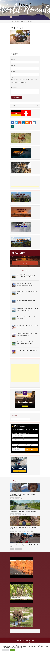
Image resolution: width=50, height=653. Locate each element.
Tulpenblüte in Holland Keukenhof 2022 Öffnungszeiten (27, 334)
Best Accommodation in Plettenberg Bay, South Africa (25, 284)
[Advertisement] (25, 373)
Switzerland (17, 498)
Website (13, 71)
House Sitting (17, 531)
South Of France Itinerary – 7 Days (27, 350)
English (12, 498)
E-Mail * (13, 65)
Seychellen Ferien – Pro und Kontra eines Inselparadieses (27, 309)
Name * (13, 59)
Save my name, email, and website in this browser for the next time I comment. (24, 81)
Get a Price (29, 449)
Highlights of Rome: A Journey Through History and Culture (26, 276)
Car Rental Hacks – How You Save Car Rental (27, 317)
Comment (14, 87)
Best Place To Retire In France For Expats (27, 292)
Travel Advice (17, 514)
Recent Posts (25, 270)
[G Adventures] (25, 399)
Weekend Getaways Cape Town (26, 300)
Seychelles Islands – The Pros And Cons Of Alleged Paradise (27, 343)
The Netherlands (18, 548)
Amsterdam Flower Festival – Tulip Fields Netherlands (27, 326)
